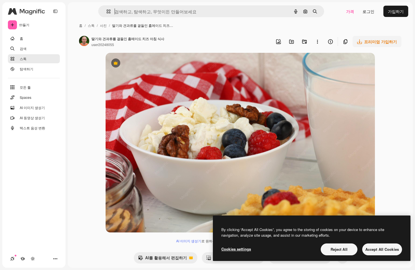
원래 (138, 64)
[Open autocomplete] (106, 11)
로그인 (368, 11)
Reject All (339, 249)
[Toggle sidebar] (55, 11)
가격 (350, 11)
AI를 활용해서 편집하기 (162, 259)
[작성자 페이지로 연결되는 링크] (84, 41)
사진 (103, 25)
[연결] (12, 258)
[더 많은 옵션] (317, 41)
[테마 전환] (32, 258)
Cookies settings (236, 249)
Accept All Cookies (382, 249)
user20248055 (102, 44)
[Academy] (22, 258)
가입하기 (396, 11)
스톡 (91, 25)
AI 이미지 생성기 (188, 240)
